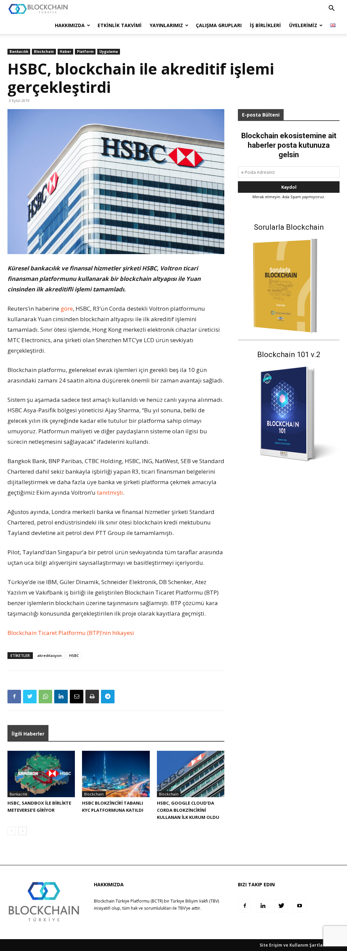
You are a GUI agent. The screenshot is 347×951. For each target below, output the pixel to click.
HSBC (74, 655)
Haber (65, 51)
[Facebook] (14, 696)
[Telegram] (108, 696)
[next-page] (22, 831)
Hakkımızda (70, 25)
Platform (85, 51)
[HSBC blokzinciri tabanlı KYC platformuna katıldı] (115, 774)
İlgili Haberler (28, 733)
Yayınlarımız (166, 25)
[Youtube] (299, 906)
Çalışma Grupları (219, 25)
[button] (331, 9)
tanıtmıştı (110, 492)
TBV (181, 908)
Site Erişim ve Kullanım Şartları (293, 945)
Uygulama (108, 51)
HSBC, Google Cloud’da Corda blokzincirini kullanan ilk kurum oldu (188, 810)
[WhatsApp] (45, 696)
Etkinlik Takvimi (120, 25)
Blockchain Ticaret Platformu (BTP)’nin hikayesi (70, 633)
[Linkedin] (61, 696)
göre (67, 308)
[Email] (76, 696)
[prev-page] (11, 831)
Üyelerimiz (303, 25)
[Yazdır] (92, 696)
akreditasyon (49, 655)
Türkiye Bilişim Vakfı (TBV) (194, 901)
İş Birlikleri (265, 25)
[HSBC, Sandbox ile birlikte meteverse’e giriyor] (41, 774)
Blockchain (44, 51)
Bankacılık (18, 51)
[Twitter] (30, 696)
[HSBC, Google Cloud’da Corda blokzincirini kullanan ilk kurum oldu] (190, 774)
